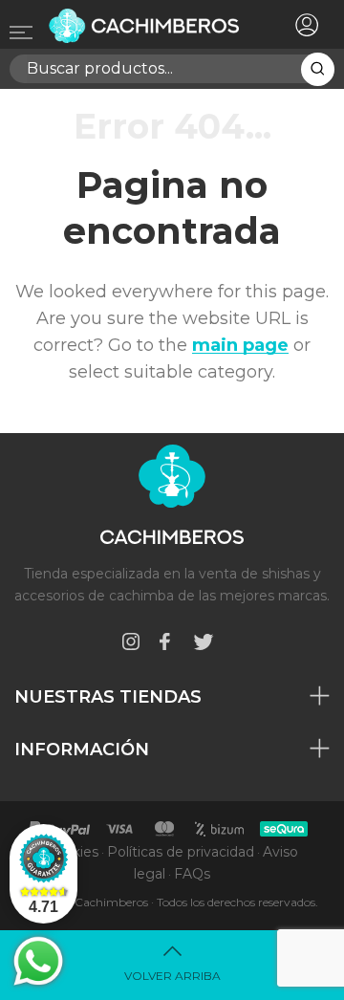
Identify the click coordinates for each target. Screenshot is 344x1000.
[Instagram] (130, 645)
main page (240, 345)
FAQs (192, 873)
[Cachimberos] (146, 26)
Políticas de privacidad (180, 851)
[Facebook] (164, 645)
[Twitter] (203, 645)
